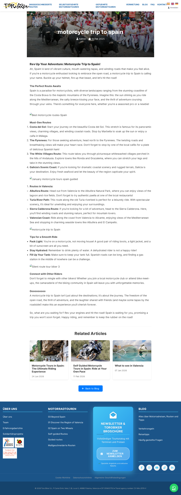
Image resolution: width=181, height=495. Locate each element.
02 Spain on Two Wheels (60, 428)
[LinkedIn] (172, 468)
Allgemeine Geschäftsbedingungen (110, 477)
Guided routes (55, 439)
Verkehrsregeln (146, 428)
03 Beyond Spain (56, 416)
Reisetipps (144, 434)
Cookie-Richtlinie (62, 477)
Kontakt (162, 4)
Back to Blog (92, 388)
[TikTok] (164, 468)
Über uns (7, 416)
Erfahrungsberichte (13, 428)
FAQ (153, 4)
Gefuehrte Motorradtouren (106, 5)
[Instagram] (149, 468)
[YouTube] (157, 468)
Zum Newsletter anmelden (115, 453)
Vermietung (132, 4)
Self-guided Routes (58, 434)
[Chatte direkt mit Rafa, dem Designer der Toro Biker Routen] (174, 488)
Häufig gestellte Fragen (151, 440)
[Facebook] (142, 468)
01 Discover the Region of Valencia (65, 422)
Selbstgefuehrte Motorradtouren (69, 5)
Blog (145, 4)
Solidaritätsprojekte (13, 434)
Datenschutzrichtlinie (82, 477)
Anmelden (174, 8)
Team (5, 422)
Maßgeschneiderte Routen (40, 5)
